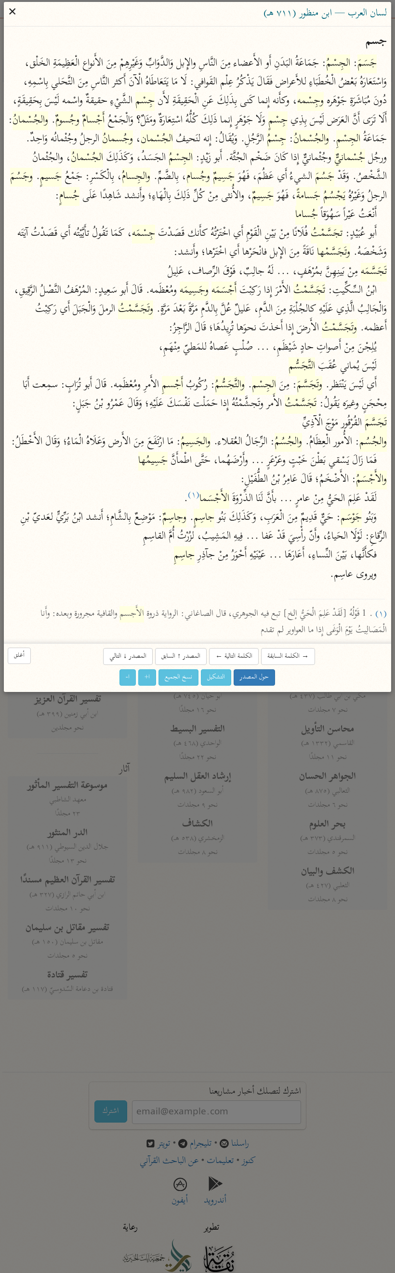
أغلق (19, 656)
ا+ (147, 677)
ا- (128, 677)
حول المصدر (254, 677)
